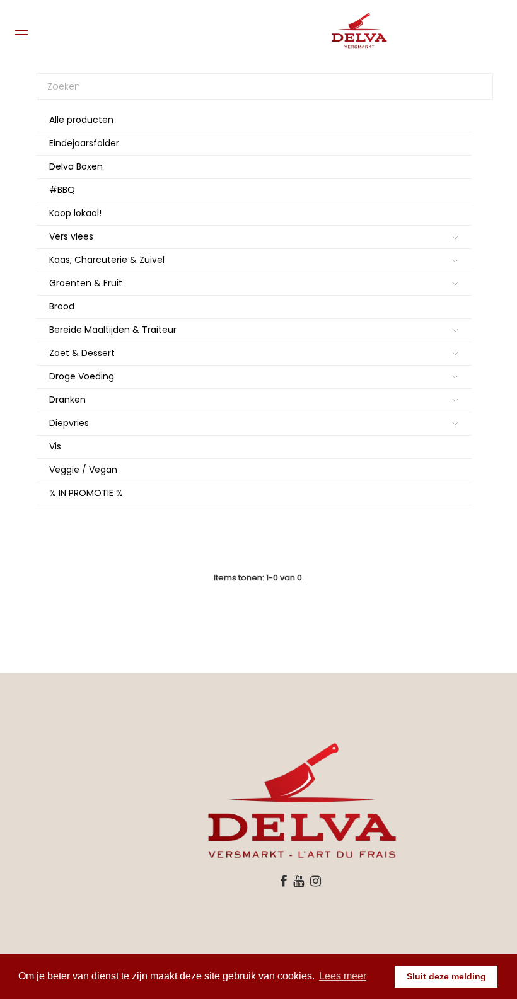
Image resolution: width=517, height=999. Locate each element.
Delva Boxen (76, 166)
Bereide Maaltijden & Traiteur (113, 329)
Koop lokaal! (75, 213)
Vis (55, 446)
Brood (61, 306)
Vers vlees (71, 236)
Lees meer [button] (342, 976)
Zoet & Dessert (82, 353)
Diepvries (69, 423)
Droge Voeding (81, 376)
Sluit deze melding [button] (446, 976)
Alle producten (81, 119)
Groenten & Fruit (85, 283)
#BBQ (62, 189)
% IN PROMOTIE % (86, 493)
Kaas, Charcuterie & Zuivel (107, 259)
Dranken (67, 399)
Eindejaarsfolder (84, 143)
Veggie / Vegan (83, 469)
